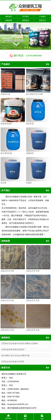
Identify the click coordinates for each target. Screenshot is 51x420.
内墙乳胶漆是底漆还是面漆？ (13, 349)
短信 (42, 419)
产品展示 (42, 16)
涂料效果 (8, 20)
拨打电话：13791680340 (27, 55)
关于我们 (25, 16)
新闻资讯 (25, 20)
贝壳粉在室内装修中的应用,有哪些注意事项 (19, 343)
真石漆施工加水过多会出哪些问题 (15, 356)
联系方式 (42, 20)
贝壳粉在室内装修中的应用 (12, 362)
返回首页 (8, 418)
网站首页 (8, 16)
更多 (47, 64)
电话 (25, 419)
